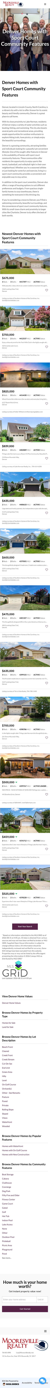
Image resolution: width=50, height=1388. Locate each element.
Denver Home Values (11, 1003)
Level (4, 1080)
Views (4, 1118)
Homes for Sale (8, 1023)
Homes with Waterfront (12, 1146)
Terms (36, 1383)
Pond (4, 1253)
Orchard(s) (7, 1088)
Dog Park (6, 1191)
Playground (7, 1249)
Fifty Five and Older (10, 1195)
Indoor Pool (7, 1220)
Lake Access (7, 1224)
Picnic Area (7, 1245)
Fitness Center (8, 1199)
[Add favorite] (46, 290)
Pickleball (6, 1241)
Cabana (5, 1178)
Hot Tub (5, 1216)
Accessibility (27, 1383)
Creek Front (7, 1055)
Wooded (6, 1126)
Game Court (7, 1203)
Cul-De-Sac (7, 1063)
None (4, 1228)
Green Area (7, 1072)
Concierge (6, 1187)
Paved (5, 1101)
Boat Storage (7, 1174)
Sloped (5, 1113)
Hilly (4, 1076)
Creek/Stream (8, 1059)
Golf (4, 1212)
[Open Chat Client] (42, 1380)
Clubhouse (7, 1183)
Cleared (5, 1051)
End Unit (6, 1068)
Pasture (5, 1097)
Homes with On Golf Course (14, 1150)
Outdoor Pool (8, 1237)
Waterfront (7, 1122)
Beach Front (7, 1047)
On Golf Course (9, 1084)
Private (5, 1105)
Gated (5, 1208)
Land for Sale (7, 1027)
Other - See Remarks (11, 1093)
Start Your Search (25, 926)
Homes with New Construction (15, 1154)
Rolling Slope (7, 1109)
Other (4, 1233)
